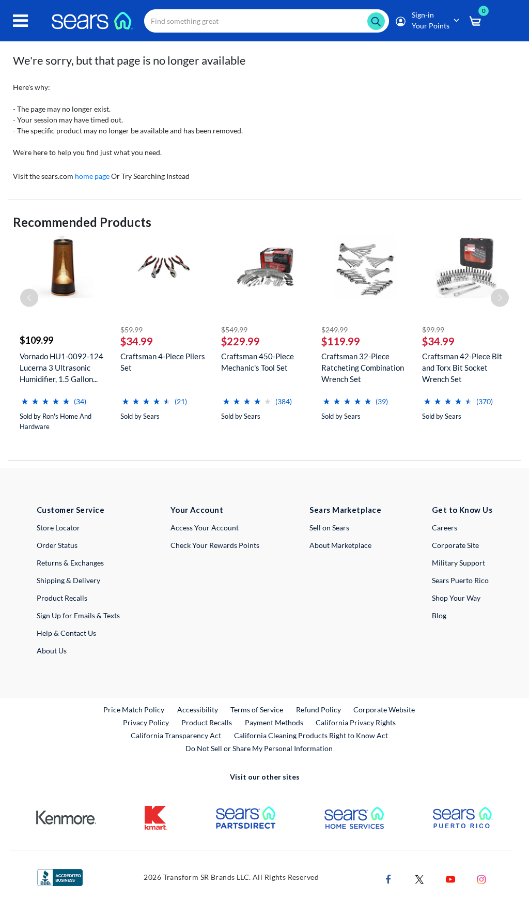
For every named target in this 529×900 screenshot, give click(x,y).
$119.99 (340, 341)
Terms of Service (256, 709)
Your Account (196, 509)
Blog (439, 615)
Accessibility (197, 709)
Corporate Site (455, 545)
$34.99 (136, 341)
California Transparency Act (176, 735)
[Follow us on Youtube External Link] (450, 878)
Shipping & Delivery (68, 580)
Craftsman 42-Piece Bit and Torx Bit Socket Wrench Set (462, 368)
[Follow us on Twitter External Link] (419, 878)
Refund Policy (318, 709)
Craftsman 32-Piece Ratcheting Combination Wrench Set (362, 368)
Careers (444, 527)
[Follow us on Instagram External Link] (481, 878)
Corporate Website (384, 709)
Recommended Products (82, 222)
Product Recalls (62, 597)
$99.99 (433, 329)
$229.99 (240, 341)
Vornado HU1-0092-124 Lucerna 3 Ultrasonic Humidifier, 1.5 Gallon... (61, 368)
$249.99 (334, 329)
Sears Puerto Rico (460, 580)
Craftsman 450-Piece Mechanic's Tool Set (257, 362)
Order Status (57, 545)
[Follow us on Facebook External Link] (388, 878)
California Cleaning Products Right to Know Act (311, 735)
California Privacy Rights (356, 722)
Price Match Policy (133, 709)
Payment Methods (274, 722)
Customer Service (70, 509)
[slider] (45, 397)
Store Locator (58, 527)
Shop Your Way (456, 597)
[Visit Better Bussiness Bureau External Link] (60, 876)
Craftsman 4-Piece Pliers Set (162, 362)
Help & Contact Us (66, 633)
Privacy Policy (146, 722)
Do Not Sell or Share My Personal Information (259, 748)
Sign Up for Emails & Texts (78, 615)
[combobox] (266, 21)
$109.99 (36, 340)
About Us (52, 650)
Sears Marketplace (345, 509)
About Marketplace (340, 545)
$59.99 (131, 329)
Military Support (458, 562)
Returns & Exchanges (70, 562)
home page (92, 176)
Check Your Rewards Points (214, 545)
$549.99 (234, 329)
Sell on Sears (329, 527)
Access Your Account (204, 527)
